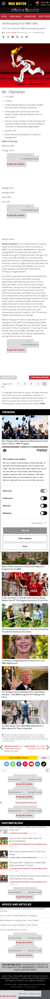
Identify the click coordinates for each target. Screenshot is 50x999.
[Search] (47, 770)
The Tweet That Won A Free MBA (35, 747)
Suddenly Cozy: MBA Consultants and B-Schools (19, 925)
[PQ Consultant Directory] (25, 802)
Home (4, 16)
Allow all (25, 531)
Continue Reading (39, 377)
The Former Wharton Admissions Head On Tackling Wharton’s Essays (29, 877)
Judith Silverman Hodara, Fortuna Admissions (28, 882)
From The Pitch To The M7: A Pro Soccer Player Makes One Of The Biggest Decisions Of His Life (25, 599)
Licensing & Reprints (10, 978)
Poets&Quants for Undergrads (18, 967)
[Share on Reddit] (26, 37)
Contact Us (21, 980)
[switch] (43, 498)
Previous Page (8, 377)
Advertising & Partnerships (35, 978)
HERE (42, 403)
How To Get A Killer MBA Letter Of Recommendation (25, 839)
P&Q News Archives (23, 976)
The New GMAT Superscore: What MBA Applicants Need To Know (27, 864)
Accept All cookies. (16, 164)
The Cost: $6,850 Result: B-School (13, 930)
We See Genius (29, 970)
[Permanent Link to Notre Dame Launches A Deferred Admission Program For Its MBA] (25, 553)
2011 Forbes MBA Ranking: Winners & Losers (13, 748)
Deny (25, 546)
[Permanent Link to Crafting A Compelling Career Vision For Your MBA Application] (25, 647)
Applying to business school (21, 735)
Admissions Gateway (19, 833)
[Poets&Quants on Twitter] (6, 764)
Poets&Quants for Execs (34, 964)
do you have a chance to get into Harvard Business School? (23, 736)
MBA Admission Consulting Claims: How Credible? (19, 920)
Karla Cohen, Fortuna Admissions (24, 857)
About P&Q (7, 976)
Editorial (9, 980)
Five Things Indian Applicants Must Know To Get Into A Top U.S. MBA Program (25, 442)
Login (43, 758)
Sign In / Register (37, 980)
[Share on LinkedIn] (17, 37)
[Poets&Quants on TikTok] (43, 764)
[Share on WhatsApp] (22, 37)
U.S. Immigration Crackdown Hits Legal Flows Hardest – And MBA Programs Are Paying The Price (23, 694)
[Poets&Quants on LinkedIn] (37, 764)
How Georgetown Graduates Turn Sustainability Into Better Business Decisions (25, 630)
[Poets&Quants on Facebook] (18, 764)
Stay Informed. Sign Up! (18, 758)
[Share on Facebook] (3, 37)
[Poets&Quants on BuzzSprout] (12, 764)
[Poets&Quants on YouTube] (31, 764)
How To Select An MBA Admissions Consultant (18, 915)
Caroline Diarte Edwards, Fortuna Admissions (29, 844)
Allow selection (25, 538)
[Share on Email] (12, 37)
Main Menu (15, 16)
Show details (36, 523)
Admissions (30, 16)
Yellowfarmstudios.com (31, 987)
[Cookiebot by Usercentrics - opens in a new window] (36, 450)
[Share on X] (8, 37)
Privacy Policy (40, 976)
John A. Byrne (11, 33)
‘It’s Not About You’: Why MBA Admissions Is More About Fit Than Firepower (22, 727)
